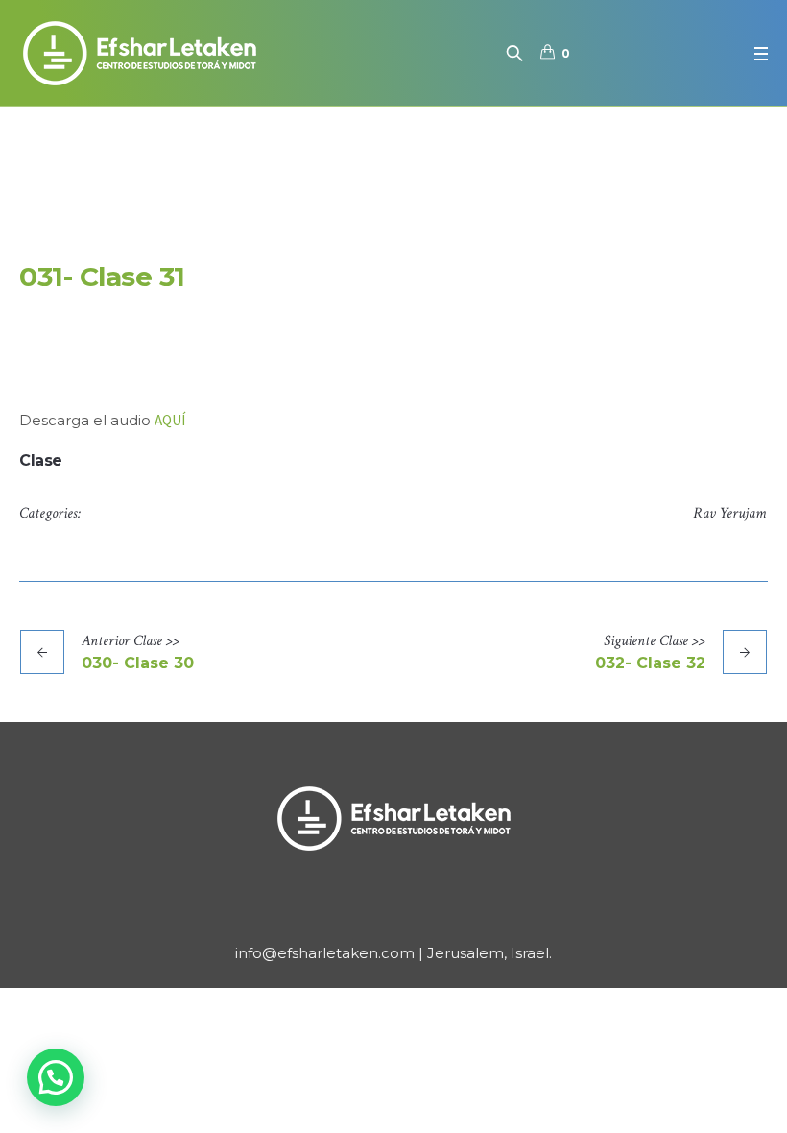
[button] (55, 1077)
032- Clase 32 (650, 663)
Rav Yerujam (729, 513)
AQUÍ (170, 420)
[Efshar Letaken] (393, 818)
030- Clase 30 (138, 663)
